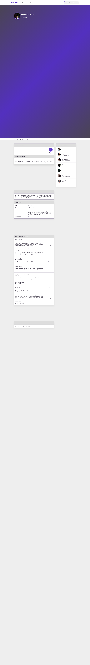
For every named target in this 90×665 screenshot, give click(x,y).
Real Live (31, 2)
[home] (14, 2)
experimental (22, 139)
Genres (26, 2)
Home (15, 139)
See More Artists (66, 185)
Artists (21, 2)
